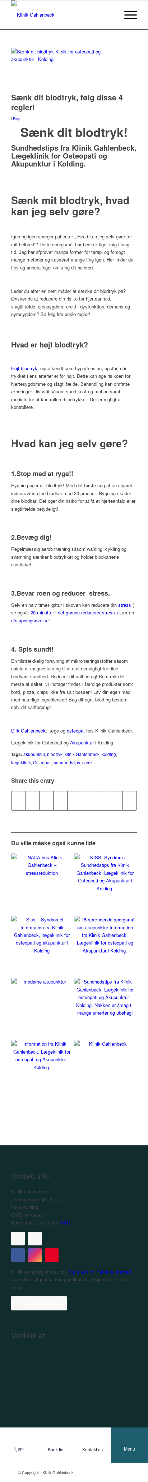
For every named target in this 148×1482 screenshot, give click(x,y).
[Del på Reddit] (116, 800)
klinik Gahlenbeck (82, 754)
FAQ (65, 1222)
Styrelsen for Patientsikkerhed (99, 1271)
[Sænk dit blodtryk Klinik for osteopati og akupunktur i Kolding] (65, 68)
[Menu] (127, 14)
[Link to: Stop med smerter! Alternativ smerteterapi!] (105, 1071)
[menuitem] (127, 14)
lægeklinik (21, 762)
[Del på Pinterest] (60, 800)
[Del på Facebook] (18, 800)
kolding (109, 754)
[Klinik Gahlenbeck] (61, 14)
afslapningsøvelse (29, 620)
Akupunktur (82, 742)
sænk (87, 762)
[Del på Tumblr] (88, 800)
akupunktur (34, 754)
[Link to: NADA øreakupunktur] (42, 885)
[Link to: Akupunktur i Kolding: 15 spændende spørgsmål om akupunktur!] (105, 947)
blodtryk (55, 754)
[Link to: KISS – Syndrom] (105, 885)
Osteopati (42, 762)
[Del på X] (33, 800)
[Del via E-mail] (130, 800)
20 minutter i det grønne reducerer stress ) (74, 612)
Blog (16, 118)
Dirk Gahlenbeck (28, 730)
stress (124, 604)
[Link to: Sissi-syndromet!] (42, 947)
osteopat (76, 730)
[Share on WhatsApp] (46, 800)
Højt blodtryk (24, 368)
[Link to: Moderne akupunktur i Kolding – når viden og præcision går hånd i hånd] (42, 1009)
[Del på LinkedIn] (74, 800)
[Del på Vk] (102, 800)
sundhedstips (67, 762)
